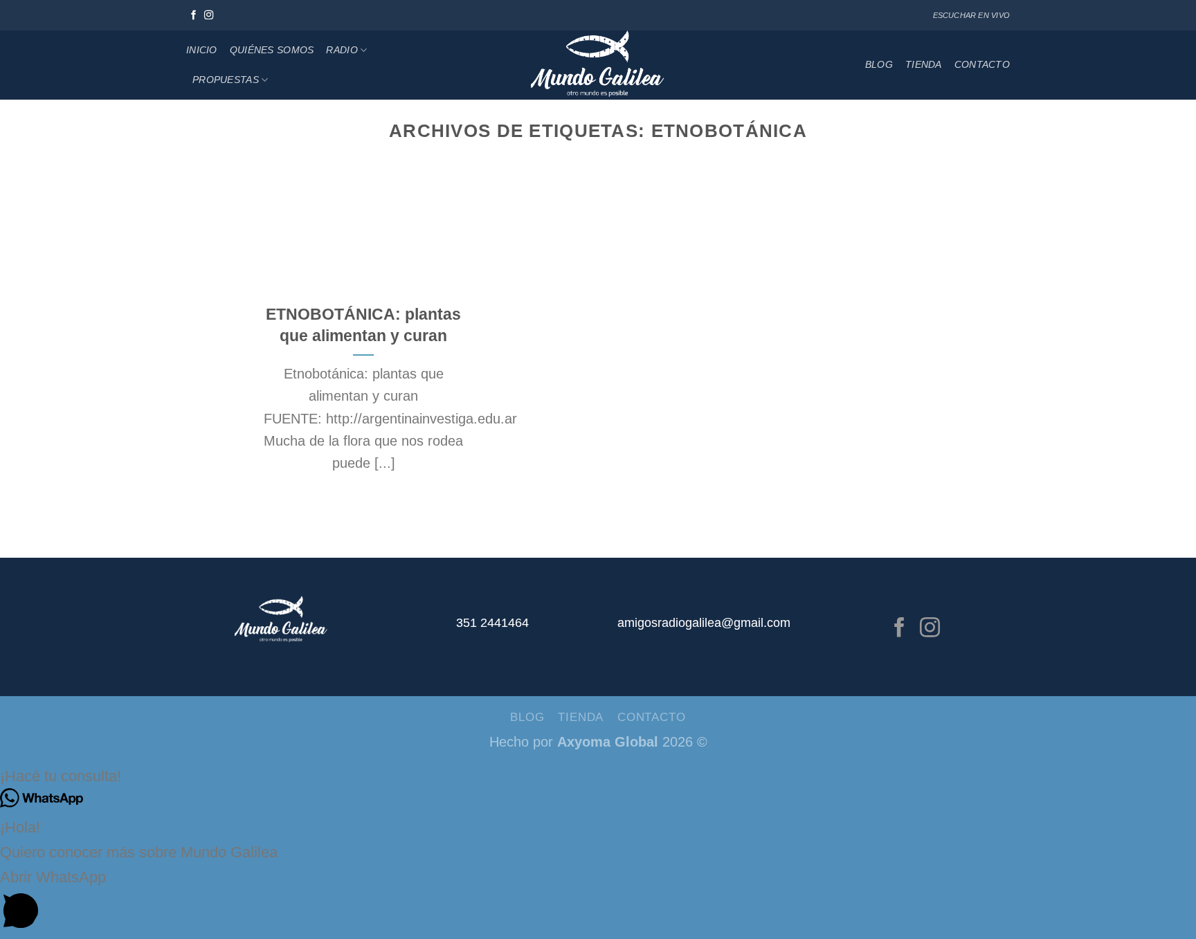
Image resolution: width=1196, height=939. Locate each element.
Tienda (923, 64)
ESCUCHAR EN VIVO (971, 15)
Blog (879, 64)
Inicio (201, 49)
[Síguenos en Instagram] (209, 15)
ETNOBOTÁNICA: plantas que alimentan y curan (363, 324)
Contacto (982, 64)
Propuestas (225, 79)
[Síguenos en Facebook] (194, 15)
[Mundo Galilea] (598, 65)
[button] (598, 776)
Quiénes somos (272, 49)
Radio (341, 49)
